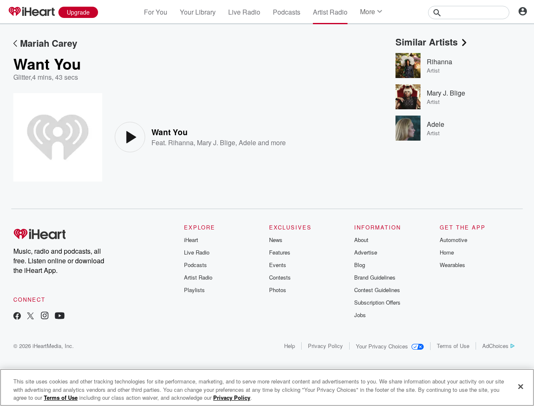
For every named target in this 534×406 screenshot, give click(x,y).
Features (279, 252)
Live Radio (244, 12)
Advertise (365, 252)
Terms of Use (453, 346)
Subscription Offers (377, 302)
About (361, 240)
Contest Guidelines (377, 290)
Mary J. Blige (216, 142)
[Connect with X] (30, 316)
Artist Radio (330, 12)
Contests (280, 277)
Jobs (360, 315)
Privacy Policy (325, 346)
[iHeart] (31, 12)
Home (447, 252)
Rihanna (181, 142)
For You (155, 12)
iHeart (191, 240)
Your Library (198, 12)
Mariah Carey (48, 43)
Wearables (452, 265)
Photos (277, 290)
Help (289, 346)
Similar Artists (426, 41)
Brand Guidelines (374, 277)
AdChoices (495, 346)
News (275, 240)
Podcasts (286, 12)
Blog (359, 265)
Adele (247, 142)
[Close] (520, 386)
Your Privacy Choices (382, 346)
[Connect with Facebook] (17, 316)
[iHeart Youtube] (60, 316)
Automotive (453, 240)
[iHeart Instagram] (44, 316)
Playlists (194, 290)
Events (277, 265)
